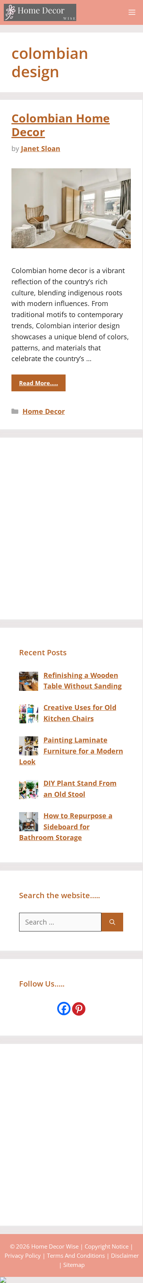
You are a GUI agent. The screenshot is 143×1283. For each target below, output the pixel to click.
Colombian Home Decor (60, 125)
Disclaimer (125, 1255)
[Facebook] (64, 1008)
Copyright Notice (107, 1246)
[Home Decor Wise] (40, 12)
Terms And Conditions (76, 1255)
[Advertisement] (71, 528)
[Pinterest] (78, 1009)
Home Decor (43, 411)
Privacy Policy (23, 1255)
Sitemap (74, 1264)
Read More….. (38, 383)
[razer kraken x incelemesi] (71, 1280)
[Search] (112, 922)
